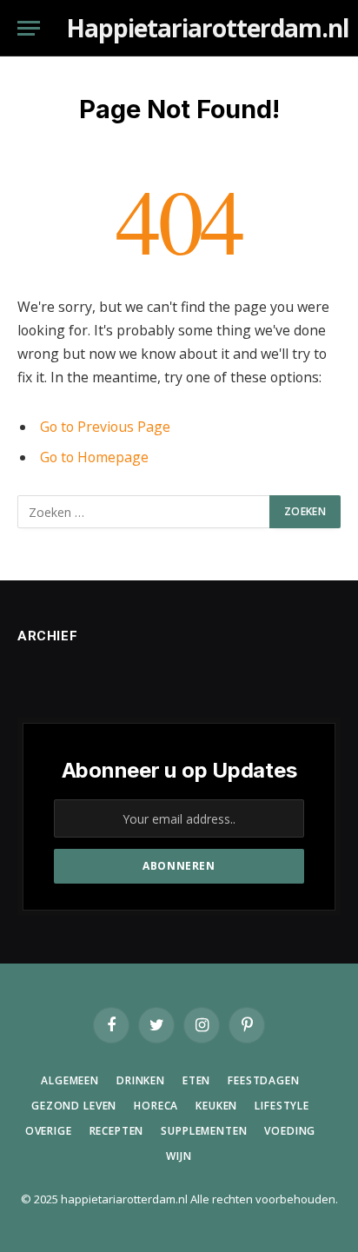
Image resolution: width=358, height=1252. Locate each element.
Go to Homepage (94, 457)
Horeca (156, 1105)
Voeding (289, 1130)
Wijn (178, 1156)
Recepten (117, 1130)
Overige (48, 1130)
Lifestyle (282, 1105)
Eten (196, 1080)
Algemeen (70, 1080)
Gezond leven (73, 1105)
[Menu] (28, 28)
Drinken (140, 1080)
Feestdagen (263, 1080)
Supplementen (204, 1130)
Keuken (216, 1105)
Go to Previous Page (105, 426)
